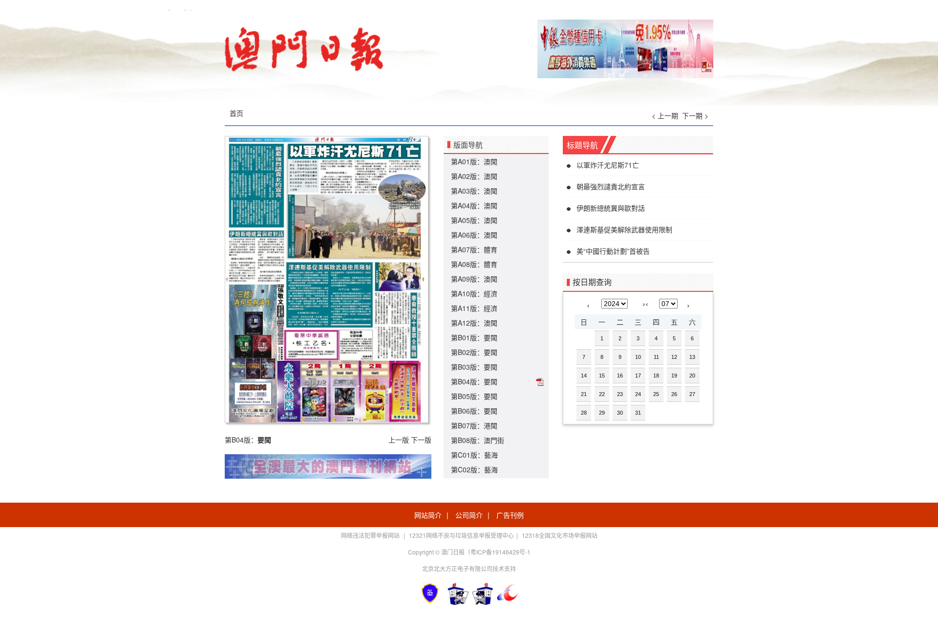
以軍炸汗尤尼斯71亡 (607, 165)
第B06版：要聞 (474, 411)
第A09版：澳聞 (474, 279)
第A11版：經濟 (474, 308)
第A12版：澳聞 (474, 323)
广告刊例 (510, 515)
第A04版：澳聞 (474, 205)
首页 (236, 113)
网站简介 (428, 515)
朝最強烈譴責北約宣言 (610, 186)
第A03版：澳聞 (474, 191)
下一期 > (695, 115)
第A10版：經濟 (474, 293)
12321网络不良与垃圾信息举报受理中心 (461, 535)
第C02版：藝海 (474, 469)
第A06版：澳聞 (474, 235)
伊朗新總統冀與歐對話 (610, 208)
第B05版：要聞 (474, 396)
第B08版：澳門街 (477, 440)
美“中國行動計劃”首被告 (613, 251)
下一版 (421, 439)
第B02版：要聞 (474, 352)
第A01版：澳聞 (474, 161)
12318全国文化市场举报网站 (559, 535)
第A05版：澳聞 (474, 220)
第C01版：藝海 (474, 455)
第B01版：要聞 (474, 337)
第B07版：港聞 (474, 425)
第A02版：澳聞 (474, 176)
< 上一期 (665, 115)
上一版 (398, 439)
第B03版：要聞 (474, 367)
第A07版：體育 (474, 249)
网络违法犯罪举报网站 (371, 535)
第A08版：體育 (474, 264)
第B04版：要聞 (474, 381)
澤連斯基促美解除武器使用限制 (624, 229)
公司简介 (469, 515)
